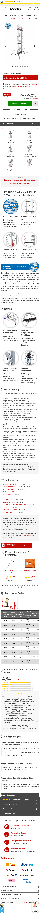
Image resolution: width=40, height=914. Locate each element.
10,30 (5, 652)
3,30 (21, 629)
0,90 (21, 620)
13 (32, 585)
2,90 (5, 620)
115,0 (34, 629)
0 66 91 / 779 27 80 (25, 89)
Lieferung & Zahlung (10, 813)
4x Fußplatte (7, 507)
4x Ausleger (6, 497)
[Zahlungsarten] (20, 867)
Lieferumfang (31, 180)
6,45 (13, 639)
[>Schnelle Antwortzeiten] (6, 826)
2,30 (21, 625)
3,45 (13, 625)
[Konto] (30, 8)
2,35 (13, 620)
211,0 (34, 652)
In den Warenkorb (19, 103)
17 (21, 587)
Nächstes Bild (34, 45)
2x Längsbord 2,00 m (9, 502)
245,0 (34, 661)
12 (29, 585)
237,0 (34, 657)
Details (8, 180)
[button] (20, 114)
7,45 (13, 643)
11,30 (5, 657)
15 (37, 585)
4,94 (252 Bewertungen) (19, 800)
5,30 (5, 629)
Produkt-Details (8, 809)
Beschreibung (18, 124)
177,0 (34, 643)
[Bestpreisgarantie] (6, 849)
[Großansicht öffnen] (20, 43)
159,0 (34, 639)
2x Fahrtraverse (8, 494)
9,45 (13, 652)
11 (27, 585)
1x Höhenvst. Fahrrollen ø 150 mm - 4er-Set (16, 504)
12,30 (5, 661)
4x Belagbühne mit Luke (10, 489)
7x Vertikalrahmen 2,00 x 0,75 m (12, 484)
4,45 (13, 629)
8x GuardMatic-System (10, 512)
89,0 (34, 625)
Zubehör (15, 184)
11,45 (13, 661)
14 (34, 585)
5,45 (13, 634)
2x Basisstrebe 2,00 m (9, 492)
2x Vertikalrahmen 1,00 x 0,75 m (12, 487)
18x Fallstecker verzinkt (10, 509)
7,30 (5, 639)
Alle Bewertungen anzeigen (24, 680)
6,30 (5, 634)
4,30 (5, 625)
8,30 (5, 643)
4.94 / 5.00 (16, 1)
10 (24, 585)
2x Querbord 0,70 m (9, 499)
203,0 (34, 648)
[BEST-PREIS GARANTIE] (7, 95)
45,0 (34, 620)
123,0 (34, 634)
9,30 (5, 648)
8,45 (13, 648)
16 (18, 587)
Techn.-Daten (25, 184)
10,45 (13, 657)
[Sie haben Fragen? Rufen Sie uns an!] (6, 834)
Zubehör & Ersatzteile (11, 804)
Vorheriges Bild (6, 45)
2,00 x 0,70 (28, 620)
